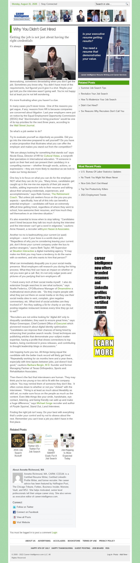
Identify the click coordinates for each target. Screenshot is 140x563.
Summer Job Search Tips (93, 88)
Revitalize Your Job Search (94, 93)
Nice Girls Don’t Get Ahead (94, 183)
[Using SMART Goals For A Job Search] (51, 440)
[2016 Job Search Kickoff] (18, 440)
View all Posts (24, 517)
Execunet (61, 323)
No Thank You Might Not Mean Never (99, 177)
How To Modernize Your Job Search (98, 99)
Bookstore (74, 541)
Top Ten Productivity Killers (94, 189)
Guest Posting (82, 548)
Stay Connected (49, 4)
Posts (115, 554)
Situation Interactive (23, 251)
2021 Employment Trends (93, 195)
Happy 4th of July (40, 548)
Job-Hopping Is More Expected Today (67, 454)
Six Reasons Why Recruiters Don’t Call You (102, 111)
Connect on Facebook (27, 512)
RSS (107, 548)
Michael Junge (44, 403)
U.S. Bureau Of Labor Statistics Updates (101, 171)
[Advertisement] (103, 139)
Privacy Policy (107, 541)
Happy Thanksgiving (62, 548)
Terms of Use (90, 541)
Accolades (59, 541)
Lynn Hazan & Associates (55, 229)
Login (54, 532)
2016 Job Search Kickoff (18, 453)
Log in (109, 554)
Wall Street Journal (24, 125)
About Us (30, 541)
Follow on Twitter (25, 507)
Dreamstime (64, 288)
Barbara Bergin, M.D (38, 365)
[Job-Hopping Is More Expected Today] (67, 440)
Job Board (98, 548)
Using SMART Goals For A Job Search (51, 454)
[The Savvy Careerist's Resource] (70, 16)
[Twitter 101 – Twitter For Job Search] (34, 438)
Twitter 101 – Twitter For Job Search (34, 449)
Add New (123, 554)
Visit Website (23, 522)
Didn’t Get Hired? (89, 105)
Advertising (44, 541)
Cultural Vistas (52, 155)
